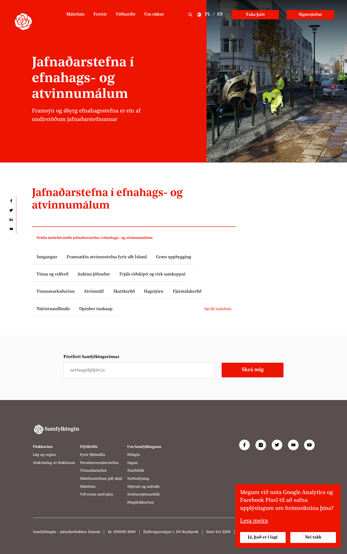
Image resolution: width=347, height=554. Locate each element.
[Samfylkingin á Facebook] (244, 445)
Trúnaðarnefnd (93, 471)
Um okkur (154, 14)
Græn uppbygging (173, 257)
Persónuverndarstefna (99, 463)
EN (220, 14)
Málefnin (75, 14)
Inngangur (47, 257)
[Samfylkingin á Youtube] (309, 445)
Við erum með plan (96, 494)
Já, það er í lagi (263, 537)
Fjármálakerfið (187, 292)
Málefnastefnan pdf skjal (101, 479)
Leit (190, 15)
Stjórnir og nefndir (143, 487)
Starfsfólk (135, 471)
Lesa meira (254, 521)
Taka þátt (255, 15)
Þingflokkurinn (140, 502)
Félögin (133, 455)
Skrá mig (253, 369)
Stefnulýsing (138, 479)
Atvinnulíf (94, 292)
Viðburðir (125, 14)
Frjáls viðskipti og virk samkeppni (152, 274)
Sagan (132, 463)
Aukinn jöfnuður (93, 274)
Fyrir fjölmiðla (92, 455)
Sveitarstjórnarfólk (143, 494)
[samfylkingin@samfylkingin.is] (293, 445)
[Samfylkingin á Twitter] (277, 445)
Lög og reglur (44, 455)
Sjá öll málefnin (217, 309)
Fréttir (100, 14)
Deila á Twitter (11, 210)
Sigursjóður (310, 15)
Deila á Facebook (11, 201)
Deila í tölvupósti (11, 229)
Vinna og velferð (52, 274)
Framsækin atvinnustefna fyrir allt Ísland (107, 257)
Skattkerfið (124, 292)
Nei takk (313, 537)
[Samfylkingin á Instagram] (260, 445)
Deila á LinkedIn (11, 219)
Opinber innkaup (96, 309)
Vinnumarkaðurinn (56, 292)
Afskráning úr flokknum (54, 463)
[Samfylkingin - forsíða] (23, 21)
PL (207, 14)
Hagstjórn (153, 292)
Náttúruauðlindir (53, 309)
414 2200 (223, 532)
